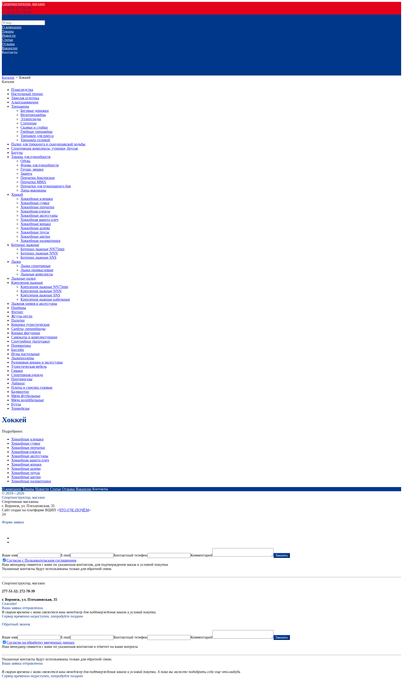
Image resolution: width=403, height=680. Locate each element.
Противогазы (21, 379)
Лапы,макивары (33, 190)
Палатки (18, 320)
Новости (9, 36)
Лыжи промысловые (37, 270)
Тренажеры (20, 106)
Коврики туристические (30, 324)
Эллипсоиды (31, 119)
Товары (8, 31)
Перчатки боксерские (38, 178)
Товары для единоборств (31, 157)
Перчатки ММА (33, 182)
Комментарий (201, 555)
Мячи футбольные (25, 396)
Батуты (17, 153)
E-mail (65, 555)
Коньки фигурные (25, 333)
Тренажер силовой (35, 140)
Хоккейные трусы (35, 232)
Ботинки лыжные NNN (39, 253)
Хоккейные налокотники (40, 241)
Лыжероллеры (22, 358)
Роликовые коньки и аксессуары (37, 362)
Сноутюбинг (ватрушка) (30, 341)
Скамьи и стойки (34, 127)
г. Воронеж (10, 56)
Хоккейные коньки (36, 224)
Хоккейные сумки (35, 203)
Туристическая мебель (29, 366)
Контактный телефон (130, 555)
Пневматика (21, 345)
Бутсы (16, 404)
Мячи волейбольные (27, 400)
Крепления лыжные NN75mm (44, 287)
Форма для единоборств (40, 165)
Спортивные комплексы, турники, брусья (44, 148)
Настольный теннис (27, 94)
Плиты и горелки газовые (31, 387)
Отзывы (8, 44)
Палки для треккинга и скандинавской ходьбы (48, 144)
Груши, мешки (32, 169)
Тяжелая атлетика (25, 98)
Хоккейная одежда (35, 211)
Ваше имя (9, 555)
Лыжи (16, 262)
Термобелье (20, 408)
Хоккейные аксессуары (39, 215)
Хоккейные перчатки (37, 207)
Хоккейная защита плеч (39, 220)
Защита (26, 173)
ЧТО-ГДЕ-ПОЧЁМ (74, 510)
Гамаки (17, 371)
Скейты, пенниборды (28, 329)
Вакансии (9, 48)
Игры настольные (25, 354)
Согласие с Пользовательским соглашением (41, 560)
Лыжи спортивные (36, 266)
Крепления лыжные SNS (40, 295)
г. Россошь (10, 65)
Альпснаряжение (24, 102)
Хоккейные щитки (35, 236)
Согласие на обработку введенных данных (41, 642)
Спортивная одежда (27, 375)
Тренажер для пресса (37, 136)
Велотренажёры (33, 115)
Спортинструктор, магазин (23, 4)
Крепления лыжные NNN (41, 291)
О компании (11, 27)
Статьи (7, 40)
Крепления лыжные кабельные (45, 299)
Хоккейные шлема (35, 228)
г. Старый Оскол (15, 69)
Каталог (8, 77)
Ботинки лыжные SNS (38, 257)
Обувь (25, 161)
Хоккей (17, 194)
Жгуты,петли (21, 316)
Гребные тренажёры (36, 132)
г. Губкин (9, 73)
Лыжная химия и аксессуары (34, 304)
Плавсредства (22, 90)
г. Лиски (8, 61)
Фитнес (17, 312)
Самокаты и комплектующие (34, 337)
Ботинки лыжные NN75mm (42, 249)
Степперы (29, 123)
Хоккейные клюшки (37, 199)
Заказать (281, 555)
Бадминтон (20, 392)
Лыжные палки (23, 278)
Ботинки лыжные (25, 245)
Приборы (18, 308)
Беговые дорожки (35, 111)
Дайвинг (18, 383)
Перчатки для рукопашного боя (46, 186)
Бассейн (17, 350)
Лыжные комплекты (37, 274)
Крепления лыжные (27, 283)
